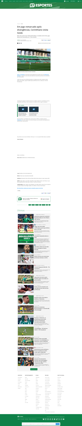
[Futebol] (41, 5)
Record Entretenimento (61, 420)
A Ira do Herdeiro (47, 407)
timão (47, 233)
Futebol (22, 23)
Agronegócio (37, 406)
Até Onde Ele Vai (47, 412)
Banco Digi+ (59, 406)
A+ (19, 43)
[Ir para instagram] (73, 1)
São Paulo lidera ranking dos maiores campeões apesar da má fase (30, 188)
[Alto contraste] (18, 43)
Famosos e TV (27, 415)
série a (40, 233)
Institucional (61, 404)
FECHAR (57, 424)
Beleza (26, 406)
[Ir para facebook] (71, 1)
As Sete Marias (47, 410)
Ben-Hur (46, 417)
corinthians (43, 233)
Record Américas (60, 418)
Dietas (26, 412)
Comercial (59, 409)
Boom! (46, 418)
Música (26, 421)
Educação (37, 418)
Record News (31, 1)
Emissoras (59, 410)
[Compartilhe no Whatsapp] (46, 40)
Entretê (17, 1)
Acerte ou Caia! (47, 406)
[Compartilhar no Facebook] (43, 40)
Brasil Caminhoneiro (48, 420)
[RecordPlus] (66, 1)
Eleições (14, 1)
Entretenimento (29, 404)
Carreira (59, 407)
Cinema (26, 410)
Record (26, 1)
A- (21, 43)
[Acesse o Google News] (48, 40)
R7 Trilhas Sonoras (60, 415)
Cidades (37, 412)
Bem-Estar (26, 407)
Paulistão (19, 417)
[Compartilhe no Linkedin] (45, 40)
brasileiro (33, 233)
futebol (30, 233)
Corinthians (22, 74)
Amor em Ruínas (47, 409)
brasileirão (36, 233)
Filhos (26, 417)
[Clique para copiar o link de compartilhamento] (49, 40)
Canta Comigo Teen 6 (48, 421)
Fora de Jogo (19, 410)
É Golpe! (37, 420)
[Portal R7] (2, 1)
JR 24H (24, 1)
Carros (37, 410)
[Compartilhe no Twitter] (42, 40)
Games (26, 418)
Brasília (10, 1)
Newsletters (59, 412)
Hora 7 (37, 421)
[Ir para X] (72, 1)
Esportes (20, 1)
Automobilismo (20, 406)
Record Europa (60, 421)
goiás (49, 233)
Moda (26, 420)
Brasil (36, 407)
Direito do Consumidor (39, 415)
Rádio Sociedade (60, 417)
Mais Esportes (20, 415)
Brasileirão (19, 407)
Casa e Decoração (27, 409)
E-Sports (19, 409)
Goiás (18, 74)
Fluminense (19, 119)
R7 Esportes (18, 23)
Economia (37, 417)
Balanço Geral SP (47, 415)
